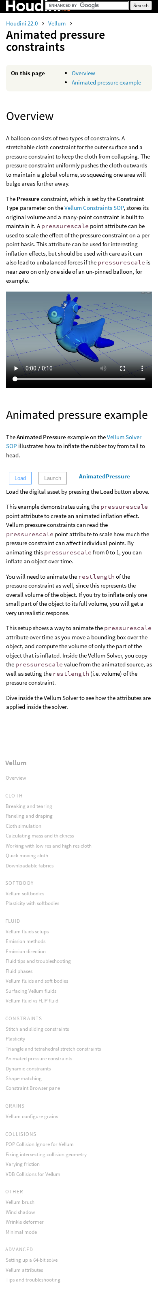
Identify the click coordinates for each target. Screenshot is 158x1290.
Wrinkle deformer (25, 1221)
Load (20, 478)
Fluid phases (19, 971)
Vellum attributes (24, 1270)
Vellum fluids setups (27, 931)
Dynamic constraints (28, 1068)
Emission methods (25, 941)
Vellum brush (20, 1202)
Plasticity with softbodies (32, 903)
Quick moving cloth (27, 855)
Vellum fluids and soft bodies (37, 980)
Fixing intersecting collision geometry (46, 1154)
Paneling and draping (29, 815)
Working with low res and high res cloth (49, 845)
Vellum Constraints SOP (94, 207)
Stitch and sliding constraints (37, 1029)
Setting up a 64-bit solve (32, 1259)
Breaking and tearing (29, 806)
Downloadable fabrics (29, 865)
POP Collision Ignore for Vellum (40, 1144)
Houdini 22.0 (22, 23)
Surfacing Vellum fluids (31, 991)
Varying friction (23, 1164)
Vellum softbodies (25, 893)
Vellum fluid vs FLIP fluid (32, 1000)
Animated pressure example (106, 82)
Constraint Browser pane (33, 1088)
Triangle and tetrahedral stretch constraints (53, 1048)
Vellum (57, 23)
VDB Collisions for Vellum (33, 1174)
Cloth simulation (23, 826)
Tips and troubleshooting (33, 1279)
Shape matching (24, 1078)
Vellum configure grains (32, 1116)
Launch (52, 478)
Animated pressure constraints (39, 1058)
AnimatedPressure (104, 476)
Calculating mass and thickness (40, 835)
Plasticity (15, 1038)
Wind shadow (20, 1212)
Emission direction (26, 951)
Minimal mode (21, 1232)
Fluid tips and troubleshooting (38, 961)
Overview (83, 73)
